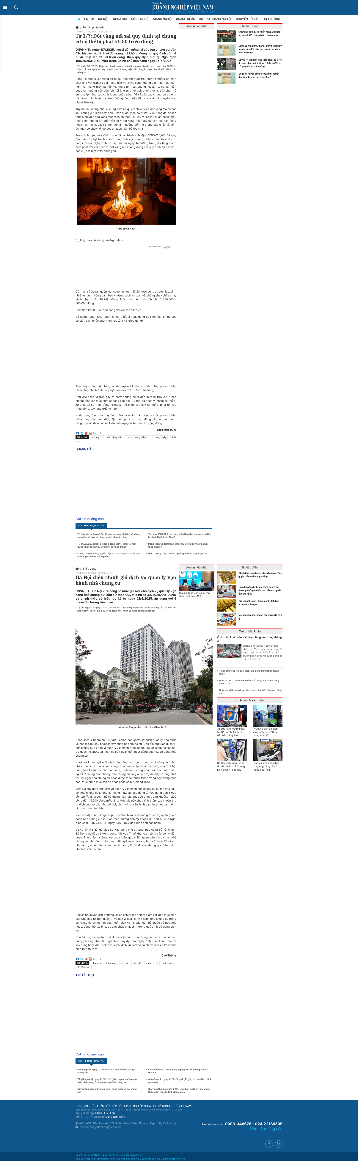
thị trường (111, 963)
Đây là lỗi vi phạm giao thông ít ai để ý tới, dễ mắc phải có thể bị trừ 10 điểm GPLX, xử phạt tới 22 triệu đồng (260, 63)
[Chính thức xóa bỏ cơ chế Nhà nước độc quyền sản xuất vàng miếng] (227, 577)
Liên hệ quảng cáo (266, 1129)
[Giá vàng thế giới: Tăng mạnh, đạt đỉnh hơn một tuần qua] (227, 605)
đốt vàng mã (114, 437)
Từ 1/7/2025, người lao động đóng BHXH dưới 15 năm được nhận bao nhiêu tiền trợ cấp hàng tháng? (106, 545)
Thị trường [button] (271, 19)
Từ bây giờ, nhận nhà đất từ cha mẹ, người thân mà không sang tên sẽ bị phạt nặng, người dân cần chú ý (108, 535)
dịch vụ (124, 963)
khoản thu (151, 963)
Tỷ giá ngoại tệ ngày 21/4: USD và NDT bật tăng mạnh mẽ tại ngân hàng (118, 607)
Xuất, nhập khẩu (250, 631)
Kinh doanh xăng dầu (250, 700)
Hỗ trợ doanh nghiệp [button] (216, 19)
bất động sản (83, 967)
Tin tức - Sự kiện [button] (97, 19)
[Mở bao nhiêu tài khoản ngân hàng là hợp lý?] (227, 619)
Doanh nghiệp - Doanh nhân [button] (174, 19)
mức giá (137, 963)
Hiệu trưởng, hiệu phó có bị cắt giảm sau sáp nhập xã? (177, 553)
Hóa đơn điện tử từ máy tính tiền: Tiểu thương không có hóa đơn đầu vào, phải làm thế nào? (259, 590)
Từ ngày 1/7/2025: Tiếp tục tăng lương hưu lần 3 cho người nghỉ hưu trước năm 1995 (125, 66)
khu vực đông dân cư (137, 437)
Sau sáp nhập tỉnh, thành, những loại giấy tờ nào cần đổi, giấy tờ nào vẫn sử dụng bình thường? (260, 49)
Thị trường (89, 568)
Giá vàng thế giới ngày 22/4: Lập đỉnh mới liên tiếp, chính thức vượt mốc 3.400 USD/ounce (179, 1090)
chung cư (97, 437)
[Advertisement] (126, 351)
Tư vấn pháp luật (93, 27)
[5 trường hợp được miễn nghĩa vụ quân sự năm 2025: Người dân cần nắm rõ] (227, 36)
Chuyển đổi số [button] (247, 19)
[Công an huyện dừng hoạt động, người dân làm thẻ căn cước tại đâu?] (227, 78)
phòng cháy (160, 437)
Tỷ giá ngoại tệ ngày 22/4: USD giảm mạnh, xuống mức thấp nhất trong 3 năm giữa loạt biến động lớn (107, 1081)
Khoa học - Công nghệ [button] (131, 19)
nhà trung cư (167, 963)
